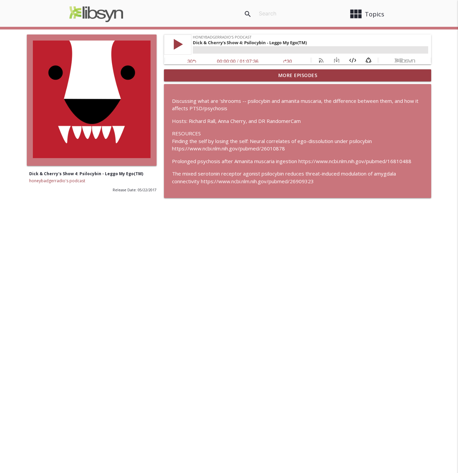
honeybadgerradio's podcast (57, 181)
